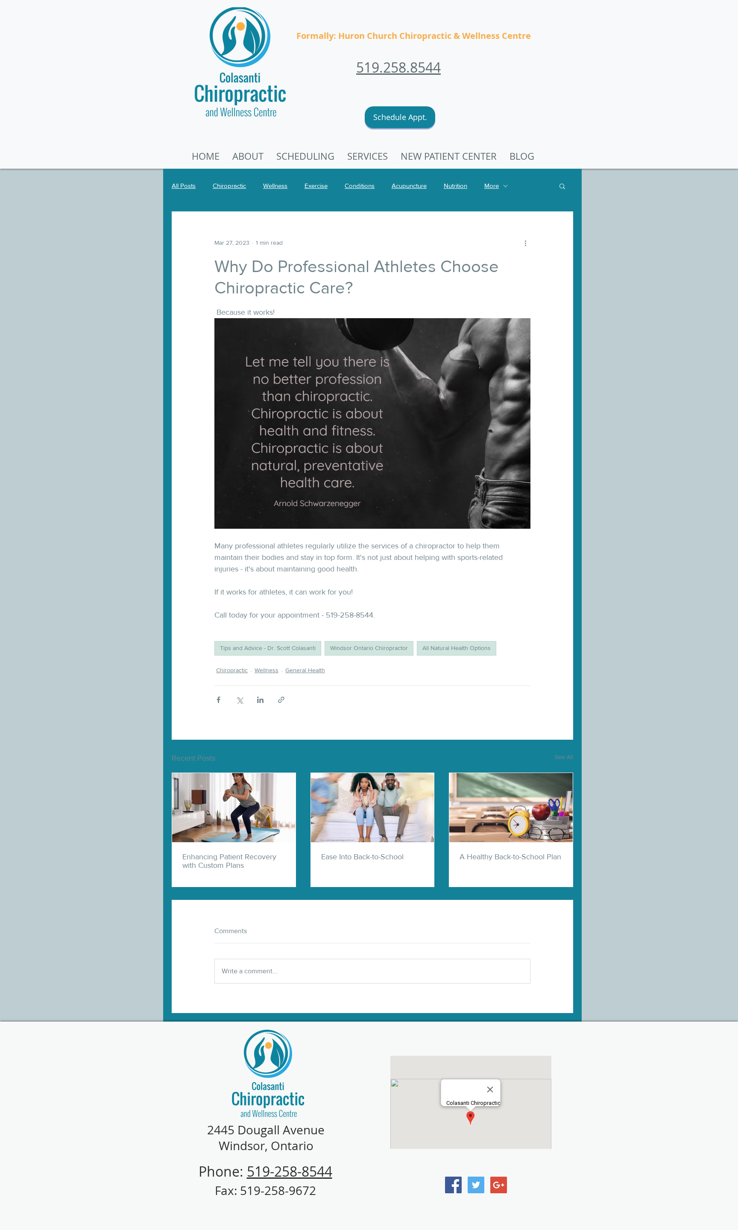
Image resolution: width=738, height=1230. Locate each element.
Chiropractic (229, 185)
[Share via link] (281, 700)
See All (564, 756)
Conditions (360, 185)
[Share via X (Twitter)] (239, 700)
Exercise (316, 185)
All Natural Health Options (456, 647)
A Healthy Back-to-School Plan (510, 856)
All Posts (184, 185)
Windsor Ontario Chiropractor (369, 647)
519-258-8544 (289, 1171)
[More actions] (525, 242)
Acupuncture (409, 185)
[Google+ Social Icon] (498, 1185)
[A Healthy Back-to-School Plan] (511, 807)
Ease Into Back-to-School (362, 856)
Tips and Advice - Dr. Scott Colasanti (268, 647)
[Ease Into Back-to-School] (372, 807)
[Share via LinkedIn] (260, 700)
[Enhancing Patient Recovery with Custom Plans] (234, 807)
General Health (305, 670)
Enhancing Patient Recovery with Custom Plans (229, 861)
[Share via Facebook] (218, 700)
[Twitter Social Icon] (476, 1185)
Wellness (275, 185)
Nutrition (455, 185)
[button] (448, 156)
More (491, 185)
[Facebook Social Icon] (453, 1185)
